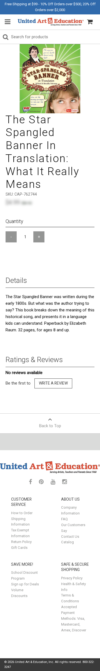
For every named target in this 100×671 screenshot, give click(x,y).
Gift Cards (19, 547)
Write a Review (53, 383)
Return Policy (21, 542)
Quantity (14, 221)
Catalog (67, 542)
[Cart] (90, 22)
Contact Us (70, 536)
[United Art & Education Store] (51, 22)
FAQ (64, 519)
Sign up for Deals (25, 584)
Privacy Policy (71, 578)
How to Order (21, 513)
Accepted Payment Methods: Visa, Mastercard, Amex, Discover (73, 618)
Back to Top (50, 425)
